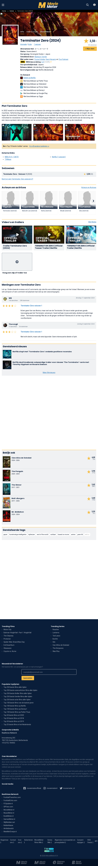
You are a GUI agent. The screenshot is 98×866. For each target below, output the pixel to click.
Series (12, 11)
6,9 (46, 62)
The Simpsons (58, 648)
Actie (30, 44)
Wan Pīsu (56, 651)
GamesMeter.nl (9, 819)
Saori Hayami (51, 59)
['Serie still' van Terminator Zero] (17, 132)
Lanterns (56, 633)
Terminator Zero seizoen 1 (31, 306)
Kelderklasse (8, 825)
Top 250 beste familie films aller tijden (18, 696)
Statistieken (45, 32)
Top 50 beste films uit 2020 (14, 715)
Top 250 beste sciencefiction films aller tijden (20, 690)
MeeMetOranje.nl (10, 832)
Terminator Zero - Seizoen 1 (15, 174)
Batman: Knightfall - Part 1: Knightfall (17, 633)
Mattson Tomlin (41, 57)
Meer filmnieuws (49, 372)
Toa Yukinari (63, 59)
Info (22, 32)
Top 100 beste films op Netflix (15, 706)
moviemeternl (51, 788)
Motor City (7, 629)
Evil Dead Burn (9, 645)
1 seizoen (37, 44)
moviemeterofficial (33, 788)
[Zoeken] (87, 4)
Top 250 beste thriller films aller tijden (18, 693)
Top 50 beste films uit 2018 (14, 718)
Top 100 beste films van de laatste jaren (19, 703)
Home (4, 11)
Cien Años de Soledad (61, 645)
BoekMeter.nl (9, 816)
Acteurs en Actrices (88, 187)
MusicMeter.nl (9, 813)
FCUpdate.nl (8, 804)
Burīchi (55, 639)
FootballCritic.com (10, 800)
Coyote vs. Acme (10, 651)
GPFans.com (8, 807)
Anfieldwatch (9, 828)
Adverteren (28, 840)
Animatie (23, 44)
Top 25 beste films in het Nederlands (17, 724)
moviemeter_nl (69, 788)
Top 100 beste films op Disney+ (15, 709)
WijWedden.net (9, 822)
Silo (54, 642)
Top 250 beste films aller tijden (15, 687)
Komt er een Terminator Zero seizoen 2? (17, 179)
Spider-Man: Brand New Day (14, 642)
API (96, 841)
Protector (7, 639)
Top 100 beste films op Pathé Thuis (17, 712)
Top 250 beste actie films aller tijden (17, 700)
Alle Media (92, 222)
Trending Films (8, 626)
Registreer (4, 840)
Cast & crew (32, 32)
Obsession (7, 648)
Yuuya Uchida (39, 59)
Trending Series (57, 626)
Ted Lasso (56, 636)
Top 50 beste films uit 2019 (14, 721)
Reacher (56, 629)
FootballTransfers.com (12, 797)
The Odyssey (8, 636)
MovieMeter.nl (9, 810)
